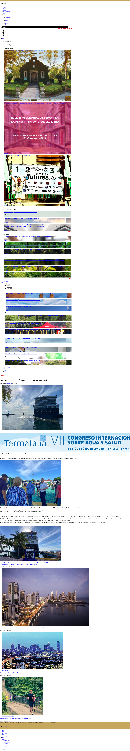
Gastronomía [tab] (9, 285)
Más (3, 365)
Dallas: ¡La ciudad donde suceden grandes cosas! (10, 672)
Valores (6, 23)
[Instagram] (3, 34)
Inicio (4, 5)
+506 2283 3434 (5, 725)
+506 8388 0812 (5, 726)
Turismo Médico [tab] (9, 288)
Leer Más (6, 100)
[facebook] (3, 31)
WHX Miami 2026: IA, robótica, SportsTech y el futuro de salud (21, 354)
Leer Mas (6, 216)
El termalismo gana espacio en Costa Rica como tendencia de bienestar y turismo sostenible (27, 236)
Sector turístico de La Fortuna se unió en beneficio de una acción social (15, 718)
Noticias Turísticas (9, 377)
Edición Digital (6, 371)
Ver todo (69, 207)
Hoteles (4, 10)
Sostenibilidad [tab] (9, 45)
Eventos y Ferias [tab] (9, 287)
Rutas (4, 13)
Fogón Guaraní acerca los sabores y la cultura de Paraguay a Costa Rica (23, 323)
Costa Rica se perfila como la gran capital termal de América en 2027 (22, 338)
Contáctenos (6, 373)
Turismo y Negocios (6, 11)
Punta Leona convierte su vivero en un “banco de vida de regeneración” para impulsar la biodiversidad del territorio (34, 260)
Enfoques (5, 368)
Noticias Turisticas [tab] (10, 41)
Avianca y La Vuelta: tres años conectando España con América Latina (22, 218)
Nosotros (5, 370)
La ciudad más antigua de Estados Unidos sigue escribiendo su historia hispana (24, 50)
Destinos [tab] (8, 284)
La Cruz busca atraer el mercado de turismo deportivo (19, 306)
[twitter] (3, 32)
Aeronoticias (5, 8)
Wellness (6, 20)
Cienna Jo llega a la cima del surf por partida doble (17, 155)
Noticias (4, 7)
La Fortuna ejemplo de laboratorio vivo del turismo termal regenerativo (22, 272)
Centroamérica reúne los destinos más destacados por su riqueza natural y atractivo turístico (29, 293)
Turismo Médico (8, 19)
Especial (6, 25)
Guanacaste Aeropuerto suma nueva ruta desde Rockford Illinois (20, 212)
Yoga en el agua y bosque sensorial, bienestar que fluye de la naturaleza (22, 249)
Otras (4, 14)
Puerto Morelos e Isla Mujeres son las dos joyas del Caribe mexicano (23, 300)
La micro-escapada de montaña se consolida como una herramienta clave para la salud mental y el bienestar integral (34, 243)
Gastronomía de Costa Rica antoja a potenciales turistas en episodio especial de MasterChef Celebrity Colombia (33, 329)
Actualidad (4, 39)
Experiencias (4, 282)
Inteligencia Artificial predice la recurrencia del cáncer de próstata (22, 347)
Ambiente (6, 22)
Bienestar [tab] (8, 44)
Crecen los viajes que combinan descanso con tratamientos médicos (22, 360)
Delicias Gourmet (8, 17)
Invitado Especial (8, 16)
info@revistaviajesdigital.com (7, 728)
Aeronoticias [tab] (9, 42)
